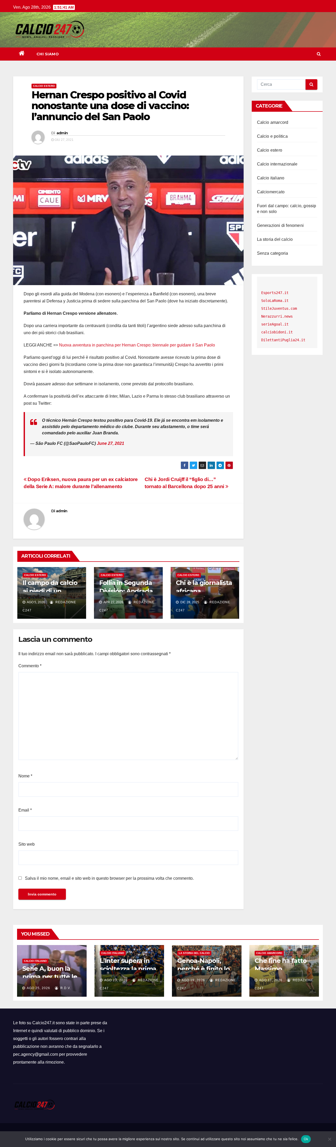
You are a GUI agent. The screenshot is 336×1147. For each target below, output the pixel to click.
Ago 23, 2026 (116, 980)
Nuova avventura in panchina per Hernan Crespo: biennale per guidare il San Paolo (137, 345)
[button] (319, 54)
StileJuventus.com (279, 308)
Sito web (26, 844)
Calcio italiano (271, 178)
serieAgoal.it (274, 324)
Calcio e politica (272, 136)
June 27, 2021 (110, 443)
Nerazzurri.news (277, 316)
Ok (306, 1139)
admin (62, 133)
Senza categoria (272, 253)
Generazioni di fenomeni (280, 225)
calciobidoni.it (277, 332)
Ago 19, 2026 (193, 980)
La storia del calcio (275, 239)
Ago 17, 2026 (270, 980)
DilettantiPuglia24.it (283, 340)
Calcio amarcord (272, 122)
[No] (329, 1139)
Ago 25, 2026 (38, 988)
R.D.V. (65, 988)
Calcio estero (44, 85)
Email (25, 810)
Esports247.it (274, 293)
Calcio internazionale (277, 164)
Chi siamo (47, 54)
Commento (29, 666)
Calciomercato (271, 192)
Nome (25, 776)
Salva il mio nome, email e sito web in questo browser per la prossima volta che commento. (109, 878)
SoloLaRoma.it (274, 300)
